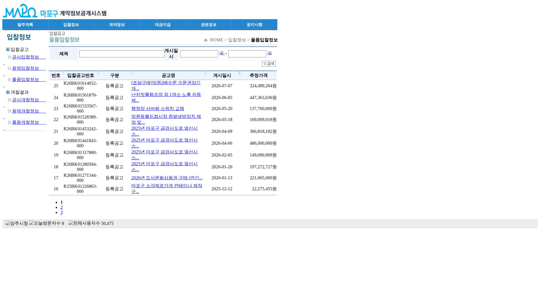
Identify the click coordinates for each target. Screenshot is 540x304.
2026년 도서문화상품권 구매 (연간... (166, 177)
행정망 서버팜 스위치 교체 (157, 108)
